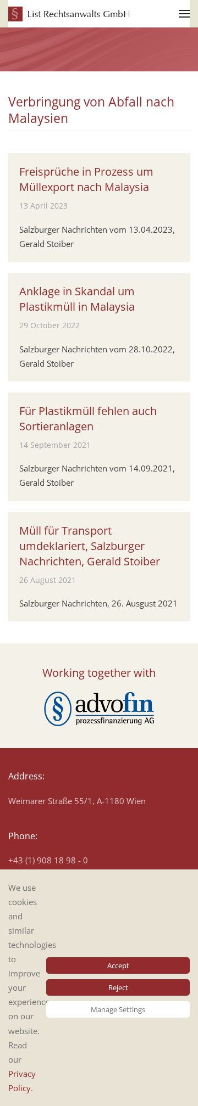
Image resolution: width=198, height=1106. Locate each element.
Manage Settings (118, 1009)
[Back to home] (68, 13)
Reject (118, 987)
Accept (118, 965)
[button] (184, 13)
